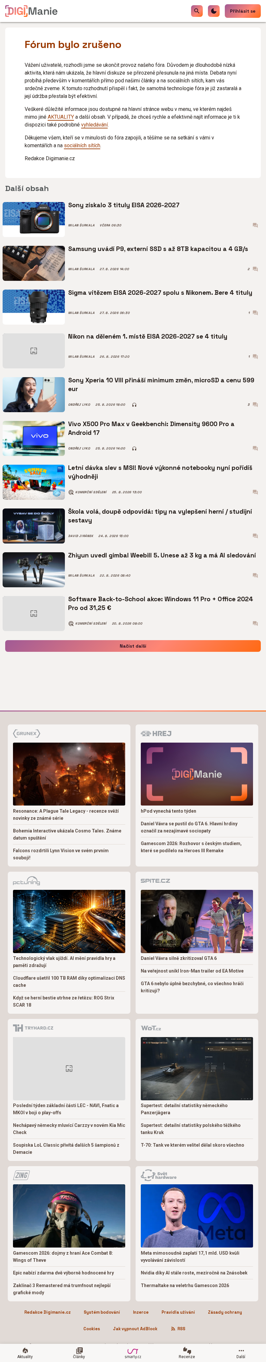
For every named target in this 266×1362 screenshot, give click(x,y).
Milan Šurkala (81, 225)
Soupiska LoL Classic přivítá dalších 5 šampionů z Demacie (66, 1148)
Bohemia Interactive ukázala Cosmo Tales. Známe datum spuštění (67, 834)
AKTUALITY (61, 117)
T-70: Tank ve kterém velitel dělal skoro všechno (192, 1145)
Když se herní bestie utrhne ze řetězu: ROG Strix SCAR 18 (63, 1001)
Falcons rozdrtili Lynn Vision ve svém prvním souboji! (61, 854)
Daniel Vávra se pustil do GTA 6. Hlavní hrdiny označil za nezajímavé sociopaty (189, 827)
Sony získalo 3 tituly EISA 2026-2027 (123, 205)
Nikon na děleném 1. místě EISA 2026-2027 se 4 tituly (147, 336)
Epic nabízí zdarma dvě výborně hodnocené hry (63, 1272)
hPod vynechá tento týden (168, 811)
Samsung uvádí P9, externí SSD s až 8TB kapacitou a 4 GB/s (158, 249)
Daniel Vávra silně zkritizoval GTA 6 (179, 958)
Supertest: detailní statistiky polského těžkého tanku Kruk (191, 1129)
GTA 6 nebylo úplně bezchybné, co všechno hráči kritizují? (192, 987)
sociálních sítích (82, 145)
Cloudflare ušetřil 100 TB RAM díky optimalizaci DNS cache (69, 981)
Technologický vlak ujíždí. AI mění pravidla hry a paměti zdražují (64, 962)
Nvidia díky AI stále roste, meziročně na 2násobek (194, 1272)
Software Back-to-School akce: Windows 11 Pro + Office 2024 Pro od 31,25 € (160, 603)
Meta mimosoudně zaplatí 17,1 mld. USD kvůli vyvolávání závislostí (190, 1256)
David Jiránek (80, 536)
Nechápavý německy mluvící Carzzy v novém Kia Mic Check (69, 1129)
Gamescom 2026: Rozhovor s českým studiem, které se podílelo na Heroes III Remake (191, 847)
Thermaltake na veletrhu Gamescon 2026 (185, 1285)
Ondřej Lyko (79, 405)
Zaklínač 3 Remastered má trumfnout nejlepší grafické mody (62, 1289)
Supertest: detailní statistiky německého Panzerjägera (184, 1109)
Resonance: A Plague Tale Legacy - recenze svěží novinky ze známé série (66, 814)
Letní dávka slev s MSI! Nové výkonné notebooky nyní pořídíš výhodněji (160, 472)
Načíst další (133, 646)
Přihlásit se (243, 11)
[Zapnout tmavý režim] (214, 11)
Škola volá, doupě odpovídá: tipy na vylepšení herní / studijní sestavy (160, 516)
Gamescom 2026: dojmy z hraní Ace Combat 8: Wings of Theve (63, 1256)
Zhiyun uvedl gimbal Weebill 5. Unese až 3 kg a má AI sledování (162, 555)
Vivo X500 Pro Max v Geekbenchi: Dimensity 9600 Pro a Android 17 (151, 428)
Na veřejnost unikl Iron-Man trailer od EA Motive (192, 971)
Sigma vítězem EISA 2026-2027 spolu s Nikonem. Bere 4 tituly (160, 293)
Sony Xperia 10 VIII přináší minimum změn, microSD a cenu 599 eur (161, 384)
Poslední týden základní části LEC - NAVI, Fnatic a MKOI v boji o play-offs (66, 1109)
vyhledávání (94, 125)
